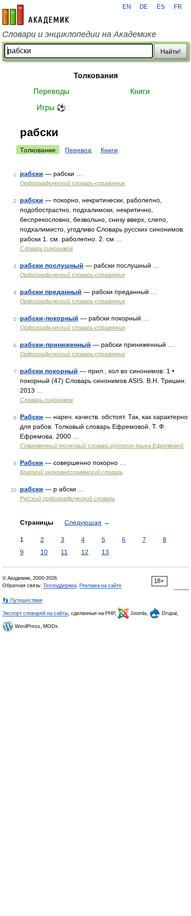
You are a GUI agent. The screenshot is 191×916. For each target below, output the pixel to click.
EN (126, 7)
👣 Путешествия (22, 600)
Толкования (96, 76)
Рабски (31, 416)
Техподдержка (59, 585)
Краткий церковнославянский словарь (71, 472)
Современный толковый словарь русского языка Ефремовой (102, 446)
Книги (140, 91)
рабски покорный (49, 371)
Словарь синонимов (46, 248)
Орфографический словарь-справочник (72, 183)
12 (85, 552)
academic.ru (35, 15)
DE (144, 7)
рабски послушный (51, 265)
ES (161, 7)
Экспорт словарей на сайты (35, 613)
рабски (31, 173)
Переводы (51, 91)
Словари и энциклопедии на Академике (79, 34)
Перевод (78, 150)
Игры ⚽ (51, 108)
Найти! (170, 51)
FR (178, 7)
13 (105, 552)
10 (44, 552)
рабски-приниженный (55, 344)
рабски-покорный (49, 318)
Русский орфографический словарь (67, 499)
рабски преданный (51, 291)
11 (64, 552)
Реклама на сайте (100, 585)
